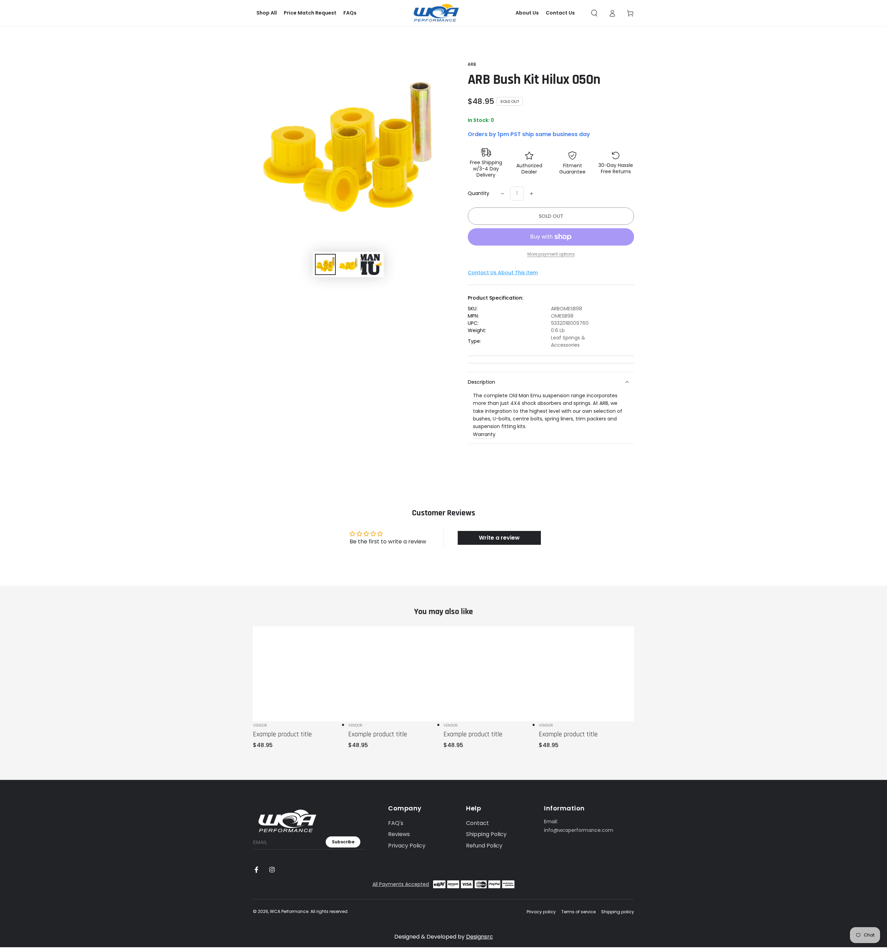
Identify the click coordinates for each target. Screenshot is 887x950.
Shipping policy (617, 912)
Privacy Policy (406, 846)
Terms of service (578, 912)
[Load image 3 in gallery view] (371, 264)
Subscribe (343, 842)
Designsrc (479, 937)
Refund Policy (484, 846)
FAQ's (395, 823)
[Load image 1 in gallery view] (325, 264)
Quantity (478, 193)
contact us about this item (503, 272)
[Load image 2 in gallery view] (348, 264)
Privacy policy (541, 912)
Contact (477, 823)
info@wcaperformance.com (578, 830)
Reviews (399, 834)
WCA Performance (289, 911)
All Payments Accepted (400, 884)
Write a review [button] (499, 538)
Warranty (484, 434)
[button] (594, 13)
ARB (472, 64)
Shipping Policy (486, 834)
